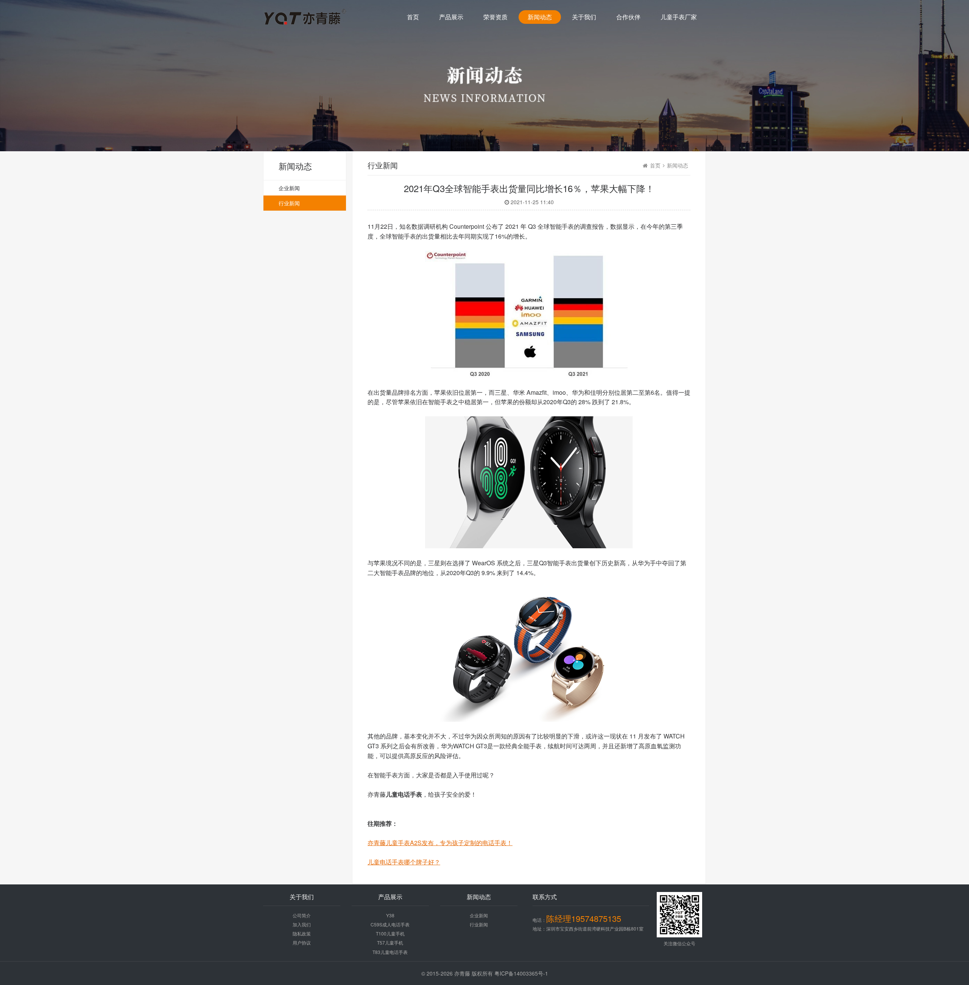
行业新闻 (289, 203)
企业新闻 (289, 188)
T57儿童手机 (390, 942)
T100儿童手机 (390, 933)
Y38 (390, 915)
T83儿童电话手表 (390, 952)
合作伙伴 (628, 16)
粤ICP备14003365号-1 (521, 973)
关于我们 (584, 16)
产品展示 (451, 16)
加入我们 (302, 924)
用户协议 (302, 942)
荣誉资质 (495, 16)
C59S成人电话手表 (390, 924)
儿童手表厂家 (679, 16)
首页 (413, 16)
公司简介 (302, 915)
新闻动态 (540, 16)
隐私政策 (302, 933)
